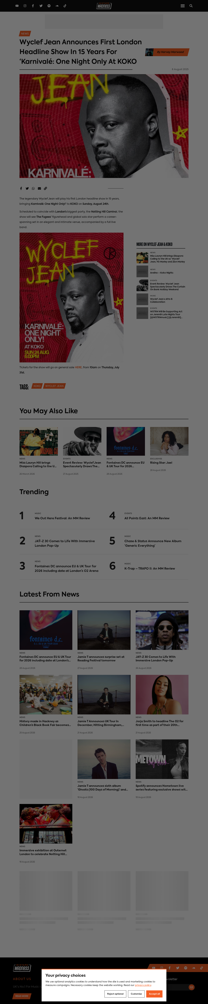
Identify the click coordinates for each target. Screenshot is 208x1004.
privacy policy (143, 985)
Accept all (154, 994)
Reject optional (115, 994)
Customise (136, 994)
